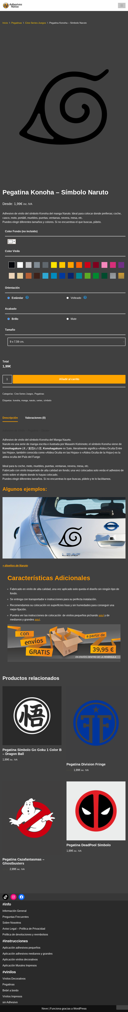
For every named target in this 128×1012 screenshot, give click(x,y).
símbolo (47, 400)
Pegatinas (16, 22)
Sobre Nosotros (11, 922)
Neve (45, 1008)
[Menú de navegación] (122, 5)
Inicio (5, 22)
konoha (16, 400)
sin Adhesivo (10, 1002)
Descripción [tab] (10, 417)
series (39, 400)
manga (24, 400)
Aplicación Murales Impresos (19, 965)
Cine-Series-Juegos (35, 22)
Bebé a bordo (10, 990)
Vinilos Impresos (12, 996)
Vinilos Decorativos (14, 978)
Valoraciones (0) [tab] (35, 417)
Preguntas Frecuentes (15, 916)
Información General (14, 910)
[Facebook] (21, 897)
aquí (101, 615)
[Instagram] (13, 897)
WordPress (79, 1008)
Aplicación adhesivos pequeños (21, 947)
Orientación (12, 287)
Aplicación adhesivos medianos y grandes (27, 953)
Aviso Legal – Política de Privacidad (23, 928)
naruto (32, 400)
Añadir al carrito (69, 379)
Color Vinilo (12, 251)
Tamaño (10, 329)
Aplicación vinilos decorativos (20, 959)
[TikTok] (5, 897)
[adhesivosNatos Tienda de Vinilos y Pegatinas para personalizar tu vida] (13, 5)
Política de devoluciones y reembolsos (25, 934)
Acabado (10, 308)
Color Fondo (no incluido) (21, 231)
